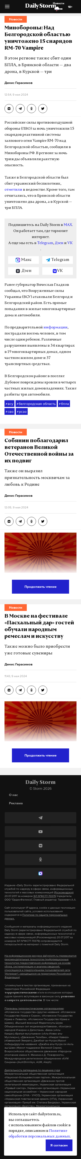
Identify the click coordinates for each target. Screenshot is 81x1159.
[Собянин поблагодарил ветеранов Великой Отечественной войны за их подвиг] (9, 521)
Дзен (59, 243)
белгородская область (36, 404)
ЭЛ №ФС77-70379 (44, 896)
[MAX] (40, 873)
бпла (64, 404)
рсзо (22, 411)
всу (9, 404)
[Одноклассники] (40, 859)
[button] (7, 8)
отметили (13, 190)
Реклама (16, 803)
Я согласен (59, 1145)
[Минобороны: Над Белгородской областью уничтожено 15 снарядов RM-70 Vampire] (9, 108)
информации (55, 327)
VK (70, 243)
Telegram (45, 243)
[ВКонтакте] (40, 845)
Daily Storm (40, 6)
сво (10, 411)
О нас (13, 795)
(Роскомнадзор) (64, 892)
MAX (68, 225)
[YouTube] (40, 831)
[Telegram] (40, 817)
